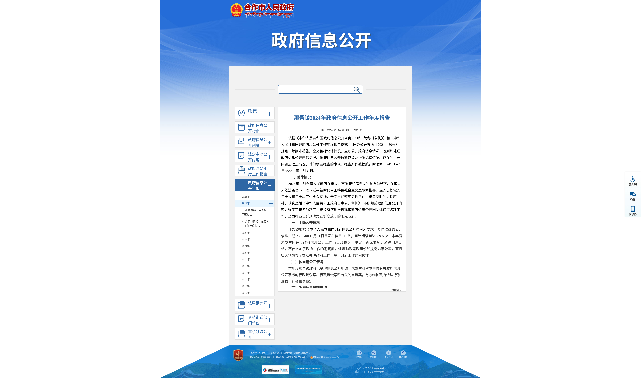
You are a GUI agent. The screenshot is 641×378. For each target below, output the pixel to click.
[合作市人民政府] (262, 9)
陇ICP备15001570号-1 (295, 357)
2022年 (246, 239)
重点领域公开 (257, 335)
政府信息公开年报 (257, 186)
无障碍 (633, 184)
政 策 (252, 111)
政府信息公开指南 (257, 128)
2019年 (246, 259)
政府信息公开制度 (257, 143)
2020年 (246, 252)
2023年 (246, 232)
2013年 (246, 286)
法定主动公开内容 (257, 157)
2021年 (246, 246)
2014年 (246, 279)
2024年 (246, 203)
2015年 (246, 272)
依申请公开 (257, 303)
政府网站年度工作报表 (257, 171)
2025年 (246, 196)
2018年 (246, 266)
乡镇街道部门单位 (257, 320)
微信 (633, 199)
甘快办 (633, 214)
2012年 (246, 292)
